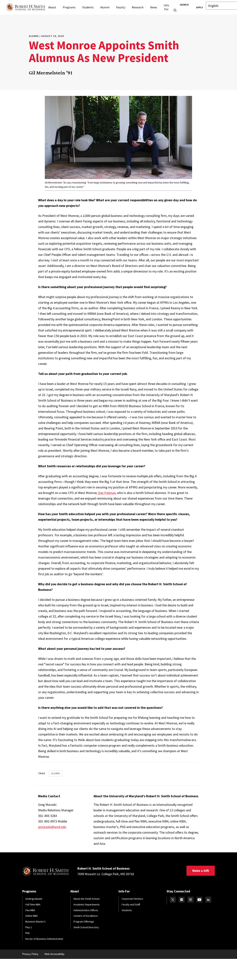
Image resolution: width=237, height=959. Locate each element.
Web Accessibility (54, 954)
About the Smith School (86, 898)
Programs (69, 7)
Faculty (120, 7)
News (153, 7)
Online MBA (31, 915)
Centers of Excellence (86, 915)
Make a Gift (200, 870)
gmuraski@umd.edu (52, 827)
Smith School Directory (86, 927)
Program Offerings (84, 921)
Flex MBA (30, 910)
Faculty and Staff (131, 904)
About (52, 7)
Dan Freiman (107, 493)
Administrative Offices (86, 910)
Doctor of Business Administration (44, 938)
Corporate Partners (132, 898)
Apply (199, 7)
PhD (27, 933)
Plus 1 (28, 927)
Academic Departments (87, 904)
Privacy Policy (30, 954)
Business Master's (35, 921)
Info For (166, 7)
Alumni (104, 7)
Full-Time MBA (32, 904)
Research (137, 7)
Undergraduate (33, 898)
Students (88, 7)
